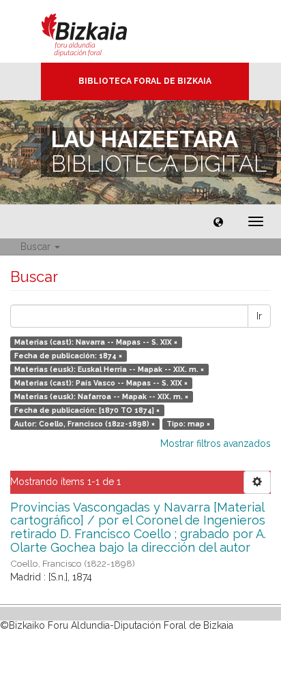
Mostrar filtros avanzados (215, 443)
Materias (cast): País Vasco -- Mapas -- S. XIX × (101, 383)
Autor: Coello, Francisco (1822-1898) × (84, 424)
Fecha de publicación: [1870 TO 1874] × (87, 410)
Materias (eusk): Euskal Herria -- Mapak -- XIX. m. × (109, 369)
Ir (259, 316)
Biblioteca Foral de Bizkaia (144, 81)
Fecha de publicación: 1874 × (68, 355)
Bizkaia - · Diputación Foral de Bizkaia (98, 31)
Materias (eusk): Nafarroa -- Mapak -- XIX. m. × (101, 396)
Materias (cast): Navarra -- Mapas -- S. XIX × (95, 342)
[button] (218, 221)
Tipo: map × (188, 424)
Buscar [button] (36, 246)
